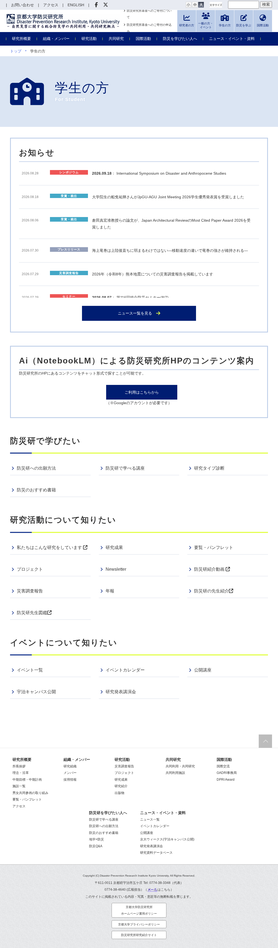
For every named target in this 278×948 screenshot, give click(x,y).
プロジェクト (30, 569)
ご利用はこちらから (142, 392)
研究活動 (89, 38)
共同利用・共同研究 (180, 766)
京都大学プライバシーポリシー (139, 924)
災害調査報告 (30, 591)
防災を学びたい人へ (180, 38)
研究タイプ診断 (209, 468)
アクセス (19, 806)
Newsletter (116, 569)
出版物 (119, 793)
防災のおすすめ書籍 (36, 490)
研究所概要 (21, 38)
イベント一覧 (30, 670)
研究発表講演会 (121, 691)
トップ (15, 51)
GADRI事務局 (227, 773)
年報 (110, 591)
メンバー (70, 773)
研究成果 (114, 547)
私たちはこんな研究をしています (50, 547)
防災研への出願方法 (36, 468)
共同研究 (116, 38)
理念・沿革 (20, 773)
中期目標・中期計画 (27, 779)
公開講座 (202, 670)
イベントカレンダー (125, 670)
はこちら (163, 890)
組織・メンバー (56, 38)
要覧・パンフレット (213, 547)
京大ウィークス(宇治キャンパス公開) (167, 839)
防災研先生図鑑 (32, 612)
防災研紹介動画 (210, 569)
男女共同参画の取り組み (30, 793)
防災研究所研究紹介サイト (139, 935)
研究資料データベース (156, 853)
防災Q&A (95, 846)
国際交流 (223, 766)
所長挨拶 (19, 766)
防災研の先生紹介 (211, 591)
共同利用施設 (175, 773)
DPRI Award (226, 779)
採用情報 (70, 779)
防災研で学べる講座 (125, 468)
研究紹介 (121, 786)
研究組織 (70, 766)
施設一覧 (19, 786)
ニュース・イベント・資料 (232, 38)
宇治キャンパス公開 (36, 691)
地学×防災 (96, 839)
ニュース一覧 (150, 819)
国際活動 (143, 38)
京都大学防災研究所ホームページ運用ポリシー (139, 910)
